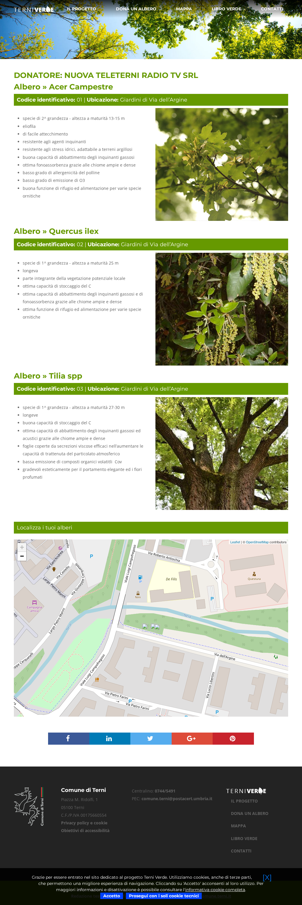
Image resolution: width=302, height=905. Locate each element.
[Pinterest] (233, 739)
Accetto (111, 896)
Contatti (272, 9)
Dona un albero (136, 9)
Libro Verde (226, 9)
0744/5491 (165, 791)
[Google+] (192, 739)
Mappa (184, 9)
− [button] (22, 556)
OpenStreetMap (257, 541)
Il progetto (81, 9)
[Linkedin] (110, 739)
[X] (267, 877)
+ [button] (22, 547)
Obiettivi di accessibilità (85, 830)
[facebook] (68, 739)
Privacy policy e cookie (84, 823)
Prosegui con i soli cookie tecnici (164, 896)
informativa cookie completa (215, 889)
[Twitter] (151, 739)
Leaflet (235, 541)
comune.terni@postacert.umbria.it (177, 798)
